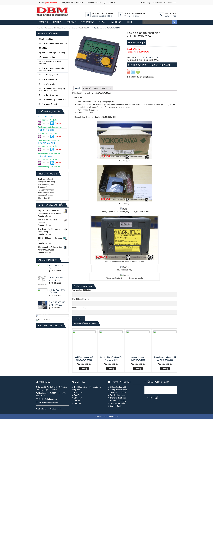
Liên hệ (129, 22)
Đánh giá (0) (106, 88)
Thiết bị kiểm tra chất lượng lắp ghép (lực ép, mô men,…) (52, 89)
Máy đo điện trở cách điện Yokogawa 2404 (111, 358)
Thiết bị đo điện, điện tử (61, 28)
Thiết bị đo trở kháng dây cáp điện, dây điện (51, 69)
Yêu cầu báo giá (44, 216)
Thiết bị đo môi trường (48, 95)
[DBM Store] (52, 15)
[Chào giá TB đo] (44, 164)
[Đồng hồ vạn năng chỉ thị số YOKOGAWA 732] (165, 342)
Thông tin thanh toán (46, 190)
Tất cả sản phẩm (46, 39)
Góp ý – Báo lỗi (44, 198)
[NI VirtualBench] (52, 320)
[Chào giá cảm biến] (44, 150)
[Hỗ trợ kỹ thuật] (44, 124)
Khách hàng (115, 22)
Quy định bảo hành (45, 187)
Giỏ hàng (146, 2)
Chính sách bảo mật (45, 179)
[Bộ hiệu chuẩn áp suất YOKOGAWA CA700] (84, 342)
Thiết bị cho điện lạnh (48, 104)
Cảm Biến (43, 48)
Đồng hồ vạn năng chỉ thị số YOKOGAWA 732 (165, 358)
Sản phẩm (71, 22)
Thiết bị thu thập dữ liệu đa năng (53, 43)
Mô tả (77, 88)
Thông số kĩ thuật (90, 88)
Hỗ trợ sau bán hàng (46, 192)
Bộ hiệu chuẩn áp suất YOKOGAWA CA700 (84, 358)
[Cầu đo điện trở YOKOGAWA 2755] (138, 342)
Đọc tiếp (84, 368)
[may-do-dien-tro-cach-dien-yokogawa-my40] (97, 56)
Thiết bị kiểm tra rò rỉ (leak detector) (50, 63)
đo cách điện (141, 60)
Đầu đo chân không (47, 57)
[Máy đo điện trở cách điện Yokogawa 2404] (111, 342)
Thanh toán (171, 2)
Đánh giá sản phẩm (45, 195)
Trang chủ (43, 22)
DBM (110, 416)
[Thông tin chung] (44, 137)
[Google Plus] (147, 397)
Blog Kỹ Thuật (87, 22)
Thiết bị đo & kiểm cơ (48, 79)
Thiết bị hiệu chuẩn (47, 84)
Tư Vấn (102, 22)
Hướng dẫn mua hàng (46, 181)
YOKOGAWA (153, 60)
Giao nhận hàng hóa (46, 184)
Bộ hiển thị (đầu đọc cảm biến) (52, 53)
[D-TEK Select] (52, 316)
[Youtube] (156, 397)
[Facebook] (151, 397)
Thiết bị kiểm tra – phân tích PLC (52, 100)
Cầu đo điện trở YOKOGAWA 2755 (138, 358)
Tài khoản (158, 2)
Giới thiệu (57, 22)
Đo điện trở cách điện (79, 28)
